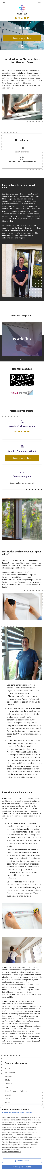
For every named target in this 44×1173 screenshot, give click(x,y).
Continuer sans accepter (11, 1152)
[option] (22, 339)
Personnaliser (23, 1161)
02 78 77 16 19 (22, 18)
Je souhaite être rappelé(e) (22, 483)
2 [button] (24, 359)
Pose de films (22, 338)
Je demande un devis (22, 38)
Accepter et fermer (23, 1167)
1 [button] (20, 359)
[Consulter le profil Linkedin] (22, 46)
